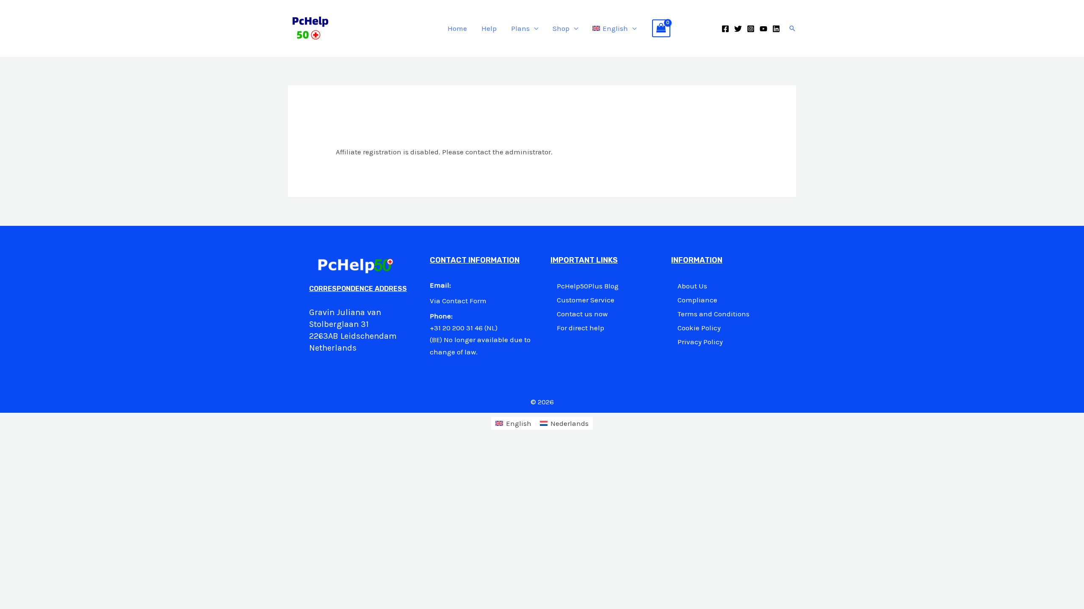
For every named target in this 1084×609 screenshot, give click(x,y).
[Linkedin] (776, 29)
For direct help (580, 328)
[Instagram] (751, 29)
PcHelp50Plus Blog (588, 286)
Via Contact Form (458, 300)
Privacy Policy (700, 341)
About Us (692, 286)
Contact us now (582, 314)
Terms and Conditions (713, 314)
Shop (561, 28)
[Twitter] (738, 29)
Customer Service (585, 300)
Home (457, 28)
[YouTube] (763, 29)
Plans (520, 28)
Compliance (697, 300)
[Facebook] (725, 29)
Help (489, 28)
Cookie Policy (699, 328)
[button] (792, 28)
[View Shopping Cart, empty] (661, 28)
